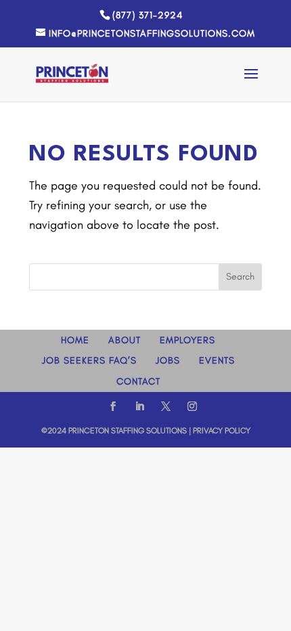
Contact (138, 381)
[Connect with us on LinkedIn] (139, 408)
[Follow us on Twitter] (166, 408)
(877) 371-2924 (147, 15)
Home (75, 340)
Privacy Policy (221, 430)
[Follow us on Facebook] (113, 408)
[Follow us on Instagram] (192, 408)
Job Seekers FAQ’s (89, 360)
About (124, 340)
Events (217, 360)
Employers (187, 340)
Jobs (168, 360)
